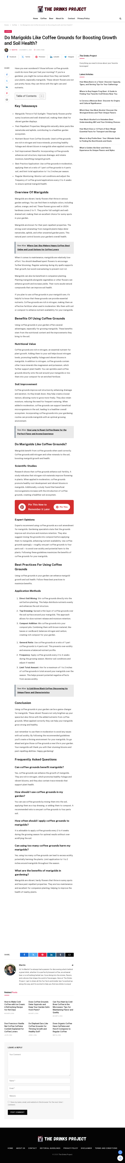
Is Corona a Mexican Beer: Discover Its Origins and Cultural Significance (100, 102)
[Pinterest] (6, 93)
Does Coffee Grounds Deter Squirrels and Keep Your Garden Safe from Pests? (39, 1006)
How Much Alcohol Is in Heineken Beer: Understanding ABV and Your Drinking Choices (100, 120)
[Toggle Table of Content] (40, 96)
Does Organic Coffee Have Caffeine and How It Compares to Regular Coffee (62, 1027)
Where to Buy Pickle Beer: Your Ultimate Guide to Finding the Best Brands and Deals (100, 139)
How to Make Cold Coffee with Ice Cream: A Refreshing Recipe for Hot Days (14, 1006)
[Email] (6, 99)
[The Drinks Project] (62, 9)
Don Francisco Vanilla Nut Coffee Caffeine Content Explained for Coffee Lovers (14, 1027)
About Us (60, 18)
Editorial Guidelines (50, 1148)
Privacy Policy (84, 18)
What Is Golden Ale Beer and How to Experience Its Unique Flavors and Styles (97, 149)
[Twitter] (6, 80)
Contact (71, 18)
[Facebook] (6, 74)
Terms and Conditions (106, 1148)
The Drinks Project (65, 1154)
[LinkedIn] (6, 87)
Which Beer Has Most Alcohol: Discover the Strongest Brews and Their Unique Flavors (98, 111)
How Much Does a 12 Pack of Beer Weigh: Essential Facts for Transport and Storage (98, 130)
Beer (51, 18)
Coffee (43, 18)
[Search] (120, 18)
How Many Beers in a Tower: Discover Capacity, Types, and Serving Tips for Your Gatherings (100, 83)
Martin (14, 50)
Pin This (64, 507)
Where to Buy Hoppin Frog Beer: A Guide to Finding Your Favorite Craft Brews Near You (98, 92)
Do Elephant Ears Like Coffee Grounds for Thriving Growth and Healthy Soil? (38, 1027)
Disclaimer (86, 1148)
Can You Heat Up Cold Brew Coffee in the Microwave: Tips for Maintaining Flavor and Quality (63, 1007)
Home (35, 18)
